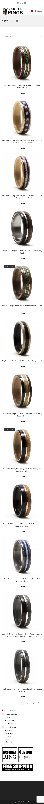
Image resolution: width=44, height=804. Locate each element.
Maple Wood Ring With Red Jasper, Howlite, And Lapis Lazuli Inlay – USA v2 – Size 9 (22, 197)
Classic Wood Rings (11, 714)
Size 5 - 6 (8, 736)
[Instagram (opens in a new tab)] (21, 3)
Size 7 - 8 (8, 739)
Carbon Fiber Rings (11, 727)
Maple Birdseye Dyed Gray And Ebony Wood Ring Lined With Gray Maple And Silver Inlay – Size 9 (22, 635)
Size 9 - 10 (8, 742)
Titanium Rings (9, 720)
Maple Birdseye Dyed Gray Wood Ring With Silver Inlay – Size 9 (22, 690)
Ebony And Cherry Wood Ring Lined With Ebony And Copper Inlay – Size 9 (22, 525)
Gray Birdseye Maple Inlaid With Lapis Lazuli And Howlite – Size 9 (22, 580)
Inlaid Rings (8, 717)
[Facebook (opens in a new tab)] (18, 3)
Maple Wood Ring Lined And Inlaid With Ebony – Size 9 (22, 361)
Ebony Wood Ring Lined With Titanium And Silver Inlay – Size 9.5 (22, 252)
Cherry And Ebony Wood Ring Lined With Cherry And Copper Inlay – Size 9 (22, 470)
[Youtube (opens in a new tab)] (25, 3)
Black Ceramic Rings (11, 724)
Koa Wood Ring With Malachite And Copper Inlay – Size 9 (22, 307)
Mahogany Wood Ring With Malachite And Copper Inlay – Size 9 (22, 86)
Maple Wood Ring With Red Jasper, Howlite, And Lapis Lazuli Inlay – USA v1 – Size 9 (22, 142)
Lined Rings (8, 730)
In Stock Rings (9, 733)
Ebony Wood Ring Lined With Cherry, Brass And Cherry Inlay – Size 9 (22, 415)
